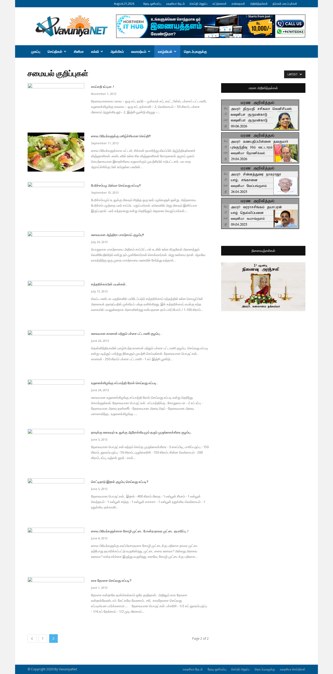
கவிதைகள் (238, 3)
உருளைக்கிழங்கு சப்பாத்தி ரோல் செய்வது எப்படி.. (124, 383)
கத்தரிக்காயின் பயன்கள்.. (109, 284)
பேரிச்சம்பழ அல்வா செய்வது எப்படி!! (116, 185)
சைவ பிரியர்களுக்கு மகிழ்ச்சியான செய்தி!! (121, 136)
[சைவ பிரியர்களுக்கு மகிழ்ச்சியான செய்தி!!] (56, 152)
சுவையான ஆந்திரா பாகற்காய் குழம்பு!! (117, 235)
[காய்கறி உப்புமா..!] (56, 102)
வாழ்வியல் (165, 51)
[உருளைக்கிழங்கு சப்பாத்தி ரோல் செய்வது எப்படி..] (56, 398)
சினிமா (79, 51)
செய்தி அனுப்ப (199, 3)
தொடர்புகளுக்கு (195, 51)
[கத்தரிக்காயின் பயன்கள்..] (56, 300)
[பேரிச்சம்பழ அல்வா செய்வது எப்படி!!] (56, 201)
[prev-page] (32, 638)
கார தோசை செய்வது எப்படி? (111, 581)
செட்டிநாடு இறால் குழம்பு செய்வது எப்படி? (119, 482)
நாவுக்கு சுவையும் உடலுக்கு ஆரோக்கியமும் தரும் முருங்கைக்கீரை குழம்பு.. (141, 432)
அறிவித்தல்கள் (259, 3)
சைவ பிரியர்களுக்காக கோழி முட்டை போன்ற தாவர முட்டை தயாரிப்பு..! (139, 531)
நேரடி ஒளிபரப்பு (152, 3)
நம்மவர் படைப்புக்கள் (285, 3)
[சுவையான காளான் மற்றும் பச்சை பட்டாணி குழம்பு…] (56, 349)
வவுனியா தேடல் (175, 3)
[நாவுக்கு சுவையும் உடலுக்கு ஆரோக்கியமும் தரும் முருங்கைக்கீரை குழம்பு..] (56, 448)
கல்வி (95, 51)
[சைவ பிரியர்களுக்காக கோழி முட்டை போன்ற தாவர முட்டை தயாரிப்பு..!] (56, 547)
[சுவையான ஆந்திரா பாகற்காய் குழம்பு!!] (56, 250)
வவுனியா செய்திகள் (292, 669)
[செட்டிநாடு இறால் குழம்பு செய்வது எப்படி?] (56, 497)
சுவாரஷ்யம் (138, 51)
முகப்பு (35, 51)
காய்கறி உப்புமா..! (102, 87)
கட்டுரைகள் (220, 3)
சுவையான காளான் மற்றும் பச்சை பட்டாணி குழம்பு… (126, 334)
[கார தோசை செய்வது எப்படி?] (56, 596)
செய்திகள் (55, 51)
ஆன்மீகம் (117, 51)
